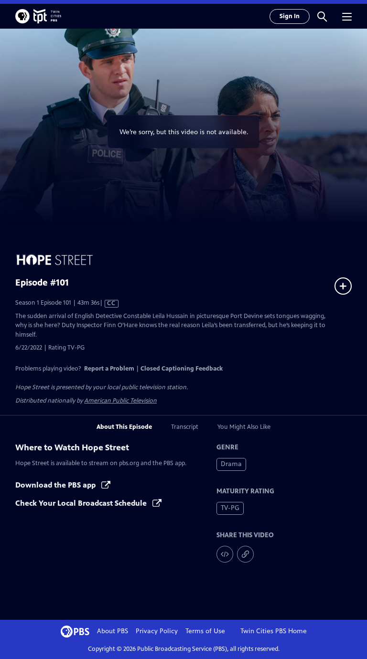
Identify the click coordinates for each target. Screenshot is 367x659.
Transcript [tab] (184, 427)
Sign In (290, 16)
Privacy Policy (157, 631)
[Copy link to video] (245, 554)
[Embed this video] (224, 554)
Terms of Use (205, 631)
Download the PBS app (56, 484)
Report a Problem (109, 368)
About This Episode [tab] (124, 427)
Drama (231, 464)
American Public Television (120, 400)
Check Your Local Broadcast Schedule (82, 503)
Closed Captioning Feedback (181, 368)
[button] (322, 16)
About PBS (112, 631)
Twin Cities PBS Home (273, 631)
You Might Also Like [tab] (243, 427)
